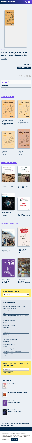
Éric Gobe (5, 50)
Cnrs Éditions (5, 423)
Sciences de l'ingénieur (9, 349)
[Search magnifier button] (28, 294)
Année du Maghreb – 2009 (7, 153)
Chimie (4, 313)
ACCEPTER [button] (14, 439)
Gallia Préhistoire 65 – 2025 (23, 187)
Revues (4, 58)
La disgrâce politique (5, 282)
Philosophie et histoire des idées (12, 337)
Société (5, 356)
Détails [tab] (5, 85)
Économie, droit (7, 318)
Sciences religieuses (8, 353)
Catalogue (14, 423)
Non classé (6, 334)
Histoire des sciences (9, 325)
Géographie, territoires (9, 320)
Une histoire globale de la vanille (24, 282)
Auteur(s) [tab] (6, 82)
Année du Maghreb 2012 (23, 123)
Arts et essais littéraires (9, 308)
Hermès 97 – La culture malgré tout (24, 215)
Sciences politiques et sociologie (12, 351)
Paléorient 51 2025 (7, 186)
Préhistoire (6, 341)
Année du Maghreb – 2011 (7, 124)
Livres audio (6, 330)
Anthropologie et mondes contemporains (14, 306)
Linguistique (6, 327)
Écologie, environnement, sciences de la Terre (15, 315)
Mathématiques (7, 332)
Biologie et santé (7, 311)
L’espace (4, 215)
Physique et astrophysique (10, 339)
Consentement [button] (6, 439)
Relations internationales (9, 344)
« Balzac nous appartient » (22, 251)
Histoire (5, 322)
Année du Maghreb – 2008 (23, 153)
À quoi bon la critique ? (6, 251)
